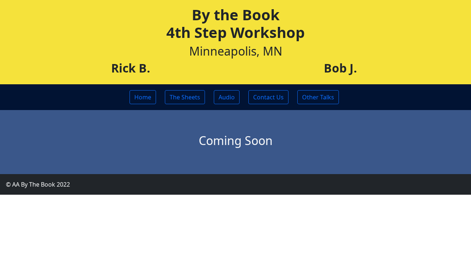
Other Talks (318, 97)
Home (142, 97)
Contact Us (268, 97)
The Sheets (185, 97)
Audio (227, 97)
